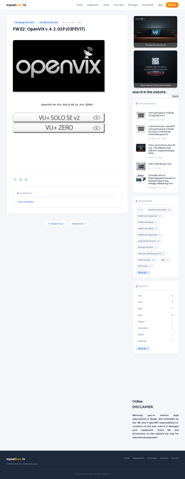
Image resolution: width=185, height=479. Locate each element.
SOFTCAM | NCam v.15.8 (160, 164)
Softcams (118, 5)
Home (80, 5)
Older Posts (77, 224)
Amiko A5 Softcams (148, 241)
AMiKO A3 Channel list (149, 216)
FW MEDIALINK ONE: (49, 22)
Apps (160, 5)
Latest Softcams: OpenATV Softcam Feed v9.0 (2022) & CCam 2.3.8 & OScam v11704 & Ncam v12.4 (161, 130)
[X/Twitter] (20, 179)
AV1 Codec (144, 266)
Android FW (147, 5)
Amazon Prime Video (159, 210)
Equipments (93, 5)
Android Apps (146, 260)
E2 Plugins (133, 5)
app (164, 260)
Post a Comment (26, 202)
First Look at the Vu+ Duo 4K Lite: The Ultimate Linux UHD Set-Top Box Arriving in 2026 (161, 149)
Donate (172, 5)
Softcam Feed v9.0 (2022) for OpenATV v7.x (161, 114)
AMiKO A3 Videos (147, 228)
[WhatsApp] (26, 179)
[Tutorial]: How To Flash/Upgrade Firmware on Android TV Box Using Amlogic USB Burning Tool (161, 179)
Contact (164, 458)
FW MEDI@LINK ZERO (24, 22)
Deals (106, 5)
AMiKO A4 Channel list (149, 235)
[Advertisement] (67, 152)
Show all (142, 272)
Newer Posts (57, 224)
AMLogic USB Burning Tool (151, 253)
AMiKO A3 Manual (147, 222)
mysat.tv (16, 5)
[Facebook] (15, 179)
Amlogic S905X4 (147, 247)
